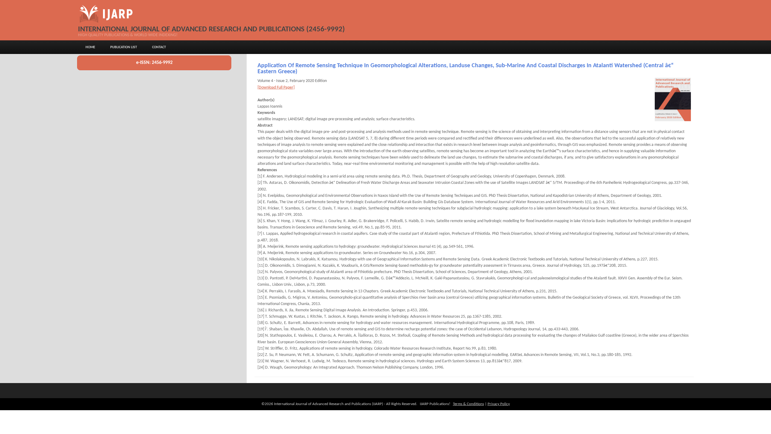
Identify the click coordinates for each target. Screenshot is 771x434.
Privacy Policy (499, 404)
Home (90, 47)
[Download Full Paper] (276, 87)
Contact (159, 47)
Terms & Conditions (468, 404)
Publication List (123, 47)
